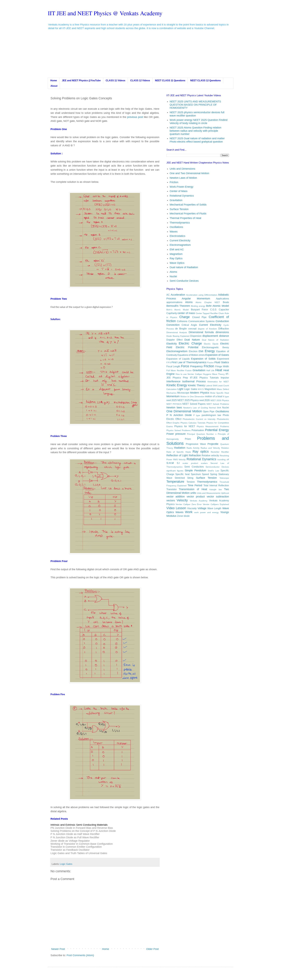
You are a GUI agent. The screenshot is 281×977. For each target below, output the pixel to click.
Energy (210, 351)
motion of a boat (213, 396)
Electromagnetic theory (215, 347)
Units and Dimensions (182, 168)
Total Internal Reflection (216, 485)
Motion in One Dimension (192, 396)
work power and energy (206, 512)
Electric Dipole (211, 344)
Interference (173, 381)
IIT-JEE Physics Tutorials (204, 377)
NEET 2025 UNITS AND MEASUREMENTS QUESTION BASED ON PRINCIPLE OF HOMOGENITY (195, 104)
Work (188, 512)
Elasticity (171, 343)
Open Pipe (208, 411)
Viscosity (192, 508)
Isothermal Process (194, 381)
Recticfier (215, 452)
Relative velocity (210, 455)
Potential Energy (217, 430)
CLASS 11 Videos (115, 80)
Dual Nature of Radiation (215, 340)
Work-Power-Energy (181, 186)
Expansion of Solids (203, 358)
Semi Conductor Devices (184, 280)
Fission (210, 362)
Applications (222, 298)
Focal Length (173, 366)
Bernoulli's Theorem (178, 305)
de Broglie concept (185, 328)
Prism (188, 439)
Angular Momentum (196, 298)
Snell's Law (213, 470)
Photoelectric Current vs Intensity (199, 419)
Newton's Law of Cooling (195, 407)
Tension (191, 481)
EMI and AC (177, 249)
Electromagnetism (180, 244)
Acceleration (178, 294)
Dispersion (196, 336)
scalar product (190, 463)
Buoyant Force (199, 309)
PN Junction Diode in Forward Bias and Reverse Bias (81, 827)
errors (202, 355)
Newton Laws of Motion (183, 177)
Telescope (224, 478)
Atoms (173, 271)
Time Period (195, 485)
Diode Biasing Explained (177, 336)
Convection (173, 324)
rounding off (223, 459)
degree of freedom (207, 329)
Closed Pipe (199, 317)
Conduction (222, 321)
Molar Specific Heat (219, 393)
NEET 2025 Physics (188, 400)
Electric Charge (190, 343)
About (53, 86)
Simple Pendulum (195, 470)
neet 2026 (204, 400)
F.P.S (168, 362)
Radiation (179, 447)
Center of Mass (178, 191)
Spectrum (196, 474)
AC (168, 294)
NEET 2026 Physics (219, 400)
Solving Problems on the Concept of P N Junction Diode (83, 830)
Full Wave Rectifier (175, 370)
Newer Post (58, 949)
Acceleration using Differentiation (201, 295)
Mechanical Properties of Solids (188, 204)
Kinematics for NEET (218, 381)
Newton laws (174, 407)
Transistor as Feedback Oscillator (70, 849)
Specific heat (182, 474)
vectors (170, 500)
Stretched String (184, 477)
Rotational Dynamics (182, 195)
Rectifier (225, 452)
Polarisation (198, 430)
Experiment (223, 358)
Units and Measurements (208, 493)
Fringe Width (222, 366)
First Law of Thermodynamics (189, 362)
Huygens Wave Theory (214, 374)
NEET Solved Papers (193, 404)
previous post (135, 117)
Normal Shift (215, 407)
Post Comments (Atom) (80, 955)
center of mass (186, 313)
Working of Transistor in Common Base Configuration (81, 843)
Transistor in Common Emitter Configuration (76, 846)
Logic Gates (66, 864)
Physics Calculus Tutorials (192, 423)
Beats (226, 302)
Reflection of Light (177, 455)
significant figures (174, 470)
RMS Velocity (179, 459)
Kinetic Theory (196, 385)
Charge (184, 317)
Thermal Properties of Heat (185, 218)
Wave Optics (177, 262)
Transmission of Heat (193, 489)
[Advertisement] (140, 55)
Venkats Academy (198, 500)
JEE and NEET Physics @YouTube (81, 80)
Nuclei (173, 276)
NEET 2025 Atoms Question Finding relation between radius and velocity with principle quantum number (195, 130)
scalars (204, 463)
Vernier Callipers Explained (216, 504)
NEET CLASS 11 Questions (170, 80)
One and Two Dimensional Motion (189, 173)
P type (196, 415)
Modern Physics (199, 392)
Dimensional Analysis (176, 332)
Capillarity (171, 313)
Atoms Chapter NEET (208, 302)
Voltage (202, 508)
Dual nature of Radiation (184, 267)
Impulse (225, 377)
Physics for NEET (184, 426)
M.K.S (201, 389)
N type (226, 396)
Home (53, 80)
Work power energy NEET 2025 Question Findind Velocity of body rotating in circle (198, 121)
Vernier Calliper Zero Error (189, 504)
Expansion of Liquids (178, 358)
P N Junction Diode (179, 415)
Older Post (152, 949)
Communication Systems (201, 321)
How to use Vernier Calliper (189, 374)
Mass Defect (223, 389)
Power (170, 433)
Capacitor (224, 309)
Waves (174, 231)
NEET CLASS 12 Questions (205, 80)
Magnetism (176, 254)
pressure (180, 433)
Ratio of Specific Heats (178, 452)
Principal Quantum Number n (201, 434)
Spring (213, 474)
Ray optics (201, 451)
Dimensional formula (201, 332)
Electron (193, 351)
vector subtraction (218, 496)
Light (180, 389)
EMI (201, 351)
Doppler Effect (174, 339)
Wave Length (214, 508)
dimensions (222, 332)
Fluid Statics (221, 362)
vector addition (175, 496)
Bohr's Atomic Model (177, 309)
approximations (174, 302)
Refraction (195, 455)
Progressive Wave (196, 444)
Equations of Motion (188, 355)
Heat (218, 370)
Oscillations (176, 227)
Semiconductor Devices (217, 467)
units (193, 492)
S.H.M (170, 463)
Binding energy (198, 306)
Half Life (210, 370)
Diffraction (223, 328)
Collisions (182, 321)
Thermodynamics (180, 222)
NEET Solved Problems (218, 404)
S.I (178, 463)
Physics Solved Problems (178, 430)
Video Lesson (176, 508)
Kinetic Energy (176, 385)
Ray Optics (176, 258)
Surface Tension (179, 209)
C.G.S (213, 309)
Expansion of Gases (217, 354)
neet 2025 (171, 400)
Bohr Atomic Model (217, 305)
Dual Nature (192, 339)
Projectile (213, 444)
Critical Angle (189, 325)
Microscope (183, 392)
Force (185, 366)
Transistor (171, 489)
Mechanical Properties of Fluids (188, 213)
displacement (210, 335)
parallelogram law (211, 415)
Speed (205, 474)
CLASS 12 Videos (140, 80)
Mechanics (171, 393)
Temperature (175, 481)
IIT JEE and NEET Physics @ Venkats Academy (105, 13)
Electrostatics (177, 236)
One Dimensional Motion (184, 411)
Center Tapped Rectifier (207, 313)
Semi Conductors (194, 466)
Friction (174, 182)
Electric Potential (187, 347)
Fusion (188, 370)
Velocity (182, 500)
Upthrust (225, 493)
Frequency (196, 366)
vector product (196, 496)
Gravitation (176, 200)
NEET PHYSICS (173, 404)
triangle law (215, 489)
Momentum (173, 396)
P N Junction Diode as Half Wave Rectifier (75, 834)
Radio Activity (193, 448)
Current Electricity (180, 240)
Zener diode (183, 516)
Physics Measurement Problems (213, 426)
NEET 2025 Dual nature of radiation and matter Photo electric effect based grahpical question (197, 140)
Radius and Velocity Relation (215, 448)
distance (224, 335)
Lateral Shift (211, 385)
